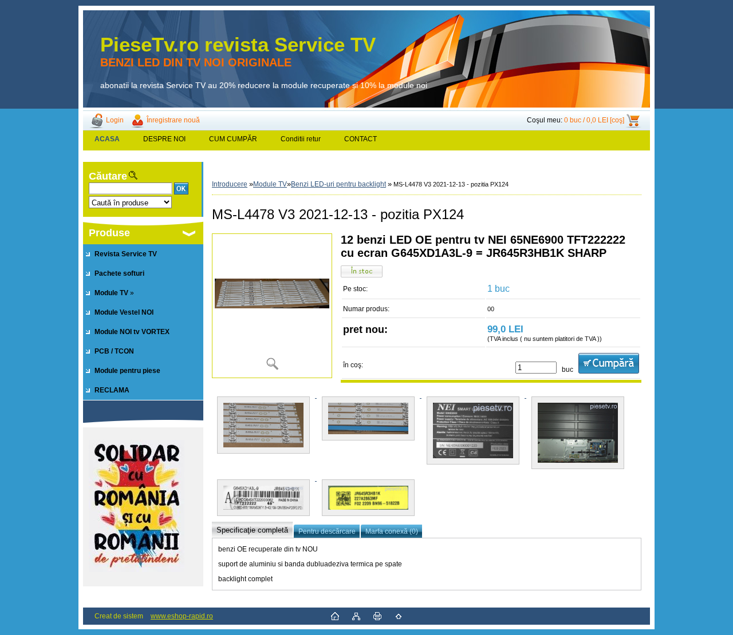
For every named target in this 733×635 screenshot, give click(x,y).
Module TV (270, 184)
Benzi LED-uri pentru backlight (338, 184)
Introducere (229, 184)
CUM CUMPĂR (233, 139)
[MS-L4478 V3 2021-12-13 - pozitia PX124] (272, 306)
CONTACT (360, 139)
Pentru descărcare (327, 531)
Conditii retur (301, 139)
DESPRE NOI (164, 139)
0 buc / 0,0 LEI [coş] (594, 120)
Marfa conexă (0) (391, 531)
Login (115, 120)
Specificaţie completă (252, 530)
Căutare (108, 176)
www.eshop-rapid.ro (182, 616)
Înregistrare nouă (173, 120)
